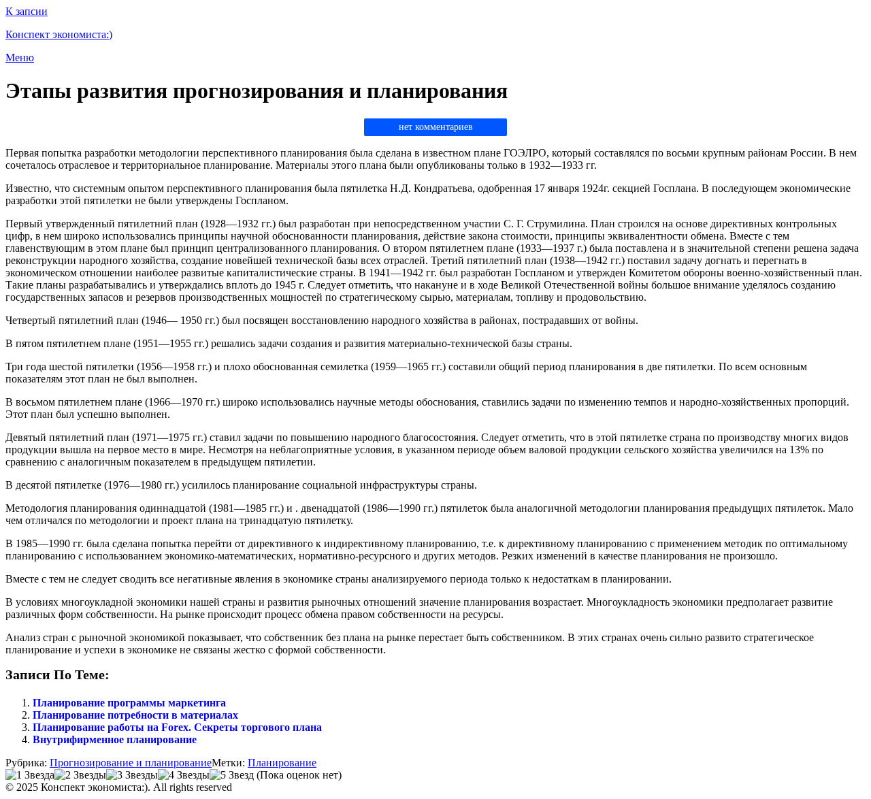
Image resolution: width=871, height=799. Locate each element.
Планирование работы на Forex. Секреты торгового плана (177, 727)
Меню (19, 57)
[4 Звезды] (184, 775)
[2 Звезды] (80, 775)
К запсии (26, 11)
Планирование (282, 762)
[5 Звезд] (232, 775)
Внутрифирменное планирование (115, 739)
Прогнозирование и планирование (131, 762)
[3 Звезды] (132, 775)
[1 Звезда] (29, 775)
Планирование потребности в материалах (135, 715)
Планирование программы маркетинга (129, 702)
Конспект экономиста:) (58, 34)
